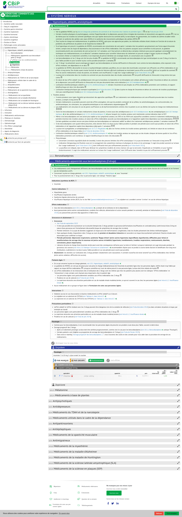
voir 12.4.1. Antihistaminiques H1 (96, 85)
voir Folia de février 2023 (130, 332)
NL (167, 3)
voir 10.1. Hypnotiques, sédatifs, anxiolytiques (98, 173)
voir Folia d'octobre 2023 (106, 89)
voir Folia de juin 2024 (85, 278)
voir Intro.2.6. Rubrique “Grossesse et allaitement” (91, 247)
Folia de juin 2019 (156, 32)
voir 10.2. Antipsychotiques (89, 92)
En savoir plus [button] (64, 513)
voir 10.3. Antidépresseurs (136, 82)
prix (146, 373)
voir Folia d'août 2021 (136, 145)
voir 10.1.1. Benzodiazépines (83, 208)
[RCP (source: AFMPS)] (59, 376)
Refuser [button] (159, 513)
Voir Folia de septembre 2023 (67, 223)
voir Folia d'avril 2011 (143, 73)
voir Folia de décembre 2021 (93, 131)
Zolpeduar (67, 376)
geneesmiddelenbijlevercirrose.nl (102, 199)
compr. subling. (89, 376)
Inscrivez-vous (114, 493)
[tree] (21, 77)
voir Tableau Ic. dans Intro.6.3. (93, 296)
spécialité (66, 373)
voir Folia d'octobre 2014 (139, 307)
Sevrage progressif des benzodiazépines (87, 334)
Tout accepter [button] (172, 513)
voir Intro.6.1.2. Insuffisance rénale (131, 314)
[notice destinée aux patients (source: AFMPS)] (62, 376)
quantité (117, 373)
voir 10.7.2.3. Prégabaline (97, 128)
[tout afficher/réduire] (176, 364)
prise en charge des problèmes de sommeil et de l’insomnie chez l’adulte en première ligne (109, 32)
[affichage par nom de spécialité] (55, 376)
